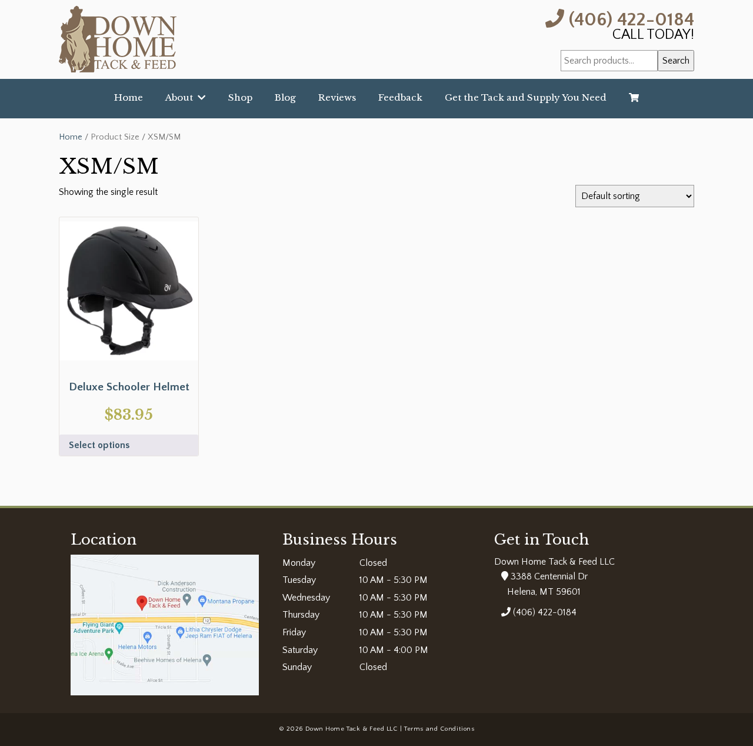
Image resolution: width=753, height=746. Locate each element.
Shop (240, 97)
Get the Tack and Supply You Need (526, 97)
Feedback (400, 97)
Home (128, 97)
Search (675, 60)
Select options (99, 445)
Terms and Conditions (439, 728)
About (181, 97)
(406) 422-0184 (629, 18)
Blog (285, 97)
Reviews (337, 97)
